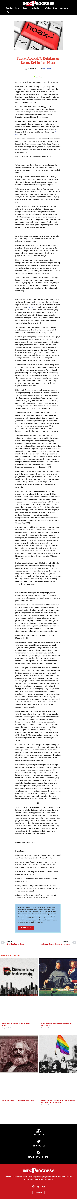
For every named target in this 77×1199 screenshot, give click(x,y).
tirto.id (30, 307)
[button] (8, 12)
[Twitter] (38, 1186)
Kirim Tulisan (47, 8)
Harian (17, 8)
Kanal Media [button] (35, 8)
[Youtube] (43, 1186)
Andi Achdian (46, 69)
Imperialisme (64, 8)
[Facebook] (33, 1186)
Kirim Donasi (39, 1135)
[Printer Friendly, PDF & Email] (38, 77)
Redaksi (55, 8)
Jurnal (25, 8)
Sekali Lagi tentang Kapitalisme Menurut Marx (18, 1100)
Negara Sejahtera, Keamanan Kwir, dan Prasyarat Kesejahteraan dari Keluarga (58, 1101)
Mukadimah (9, 8)
